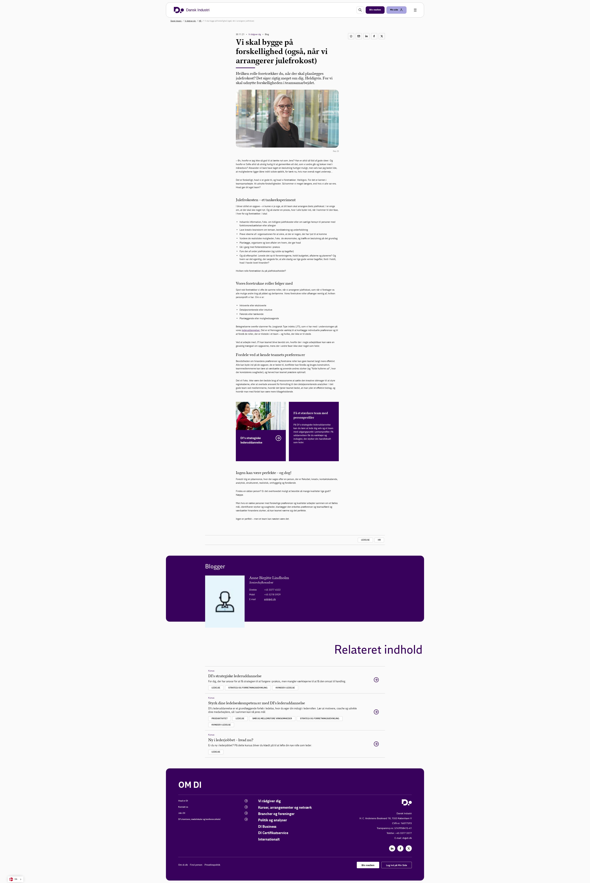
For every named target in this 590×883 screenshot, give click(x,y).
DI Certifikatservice (273, 833)
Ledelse (365, 540)
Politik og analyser (272, 820)
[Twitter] (409, 848)
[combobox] (15, 879)
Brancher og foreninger (276, 814)
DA (16, 879)
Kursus (211, 670)
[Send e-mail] (359, 36)
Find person (196, 864)
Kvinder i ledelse (285, 688)
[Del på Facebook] (374, 36)
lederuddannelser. (251, 330)
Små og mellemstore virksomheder (272, 718)
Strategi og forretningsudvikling (247, 688)
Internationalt (269, 839)
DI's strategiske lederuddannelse (251, 440)
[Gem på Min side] (351, 36)
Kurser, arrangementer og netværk (285, 807)
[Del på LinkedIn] (366, 36)
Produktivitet (220, 718)
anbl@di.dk (270, 599)
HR (200, 21)
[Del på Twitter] (382, 36)
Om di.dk (183, 864)
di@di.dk (407, 838)
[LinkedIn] (392, 848)
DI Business (267, 827)
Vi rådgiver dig (190, 21)
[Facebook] (400, 848)
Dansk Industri (176, 21)
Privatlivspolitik (212, 864)
